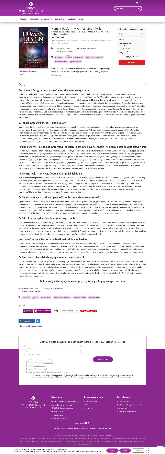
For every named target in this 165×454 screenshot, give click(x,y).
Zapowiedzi (46, 19)
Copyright (101, 435)
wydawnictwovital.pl (74, 429)
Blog (81, 19)
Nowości (34, 19)
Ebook (121, 34)
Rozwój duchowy (60, 48)
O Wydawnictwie (91, 402)
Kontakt (88, 405)
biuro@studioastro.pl (58, 419)
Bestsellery (60, 19)
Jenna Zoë (57, 37)
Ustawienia (138, 450)
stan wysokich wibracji (118, 270)
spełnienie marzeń (61, 62)
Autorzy (72, 19)
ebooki (68, 57)
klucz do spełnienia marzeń (113, 186)
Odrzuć (125, 450)
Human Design (78, 57)
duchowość (59, 57)
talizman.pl (84, 429)
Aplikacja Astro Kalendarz (127, 412)
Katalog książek (124, 402)
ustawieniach (96, 451)
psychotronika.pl (93, 429)
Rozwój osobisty (60, 51)
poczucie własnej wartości (94, 57)
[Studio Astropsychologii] (31, 8)
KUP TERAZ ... (132, 62)
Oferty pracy (90, 408)
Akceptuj (112, 450)
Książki (23, 19)
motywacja (92, 48)
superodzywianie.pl (105, 429)
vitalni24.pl (63, 429)
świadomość (71, 51)
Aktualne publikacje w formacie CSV (130, 405)
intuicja (69, 48)
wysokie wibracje (75, 62)
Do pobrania (123, 408)
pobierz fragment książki (32, 326)
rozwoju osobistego (45, 94)
